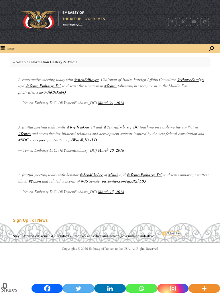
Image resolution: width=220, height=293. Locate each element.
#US (84, 181)
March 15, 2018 (111, 191)
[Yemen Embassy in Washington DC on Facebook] (172, 22)
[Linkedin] (110, 288)
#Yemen (110, 85)
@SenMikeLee (91, 174)
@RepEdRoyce (86, 79)
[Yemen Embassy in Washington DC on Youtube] (194, 22)
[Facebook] (47, 288)
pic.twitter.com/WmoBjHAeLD (72, 139)
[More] (204, 288)
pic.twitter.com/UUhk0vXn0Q (42, 92)
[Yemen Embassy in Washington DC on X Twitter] (183, 22)
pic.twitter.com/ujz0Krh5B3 (124, 181)
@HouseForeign (190, 79)
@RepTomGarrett (80, 127)
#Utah (113, 174)
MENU (11, 48)
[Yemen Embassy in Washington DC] (66, 22)
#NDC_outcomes (31, 139)
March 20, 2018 (111, 150)
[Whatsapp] (141, 288)
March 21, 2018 (111, 102)
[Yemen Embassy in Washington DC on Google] (205, 22)
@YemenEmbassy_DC (43, 85)
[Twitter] (78, 288)
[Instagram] (173, 288)
